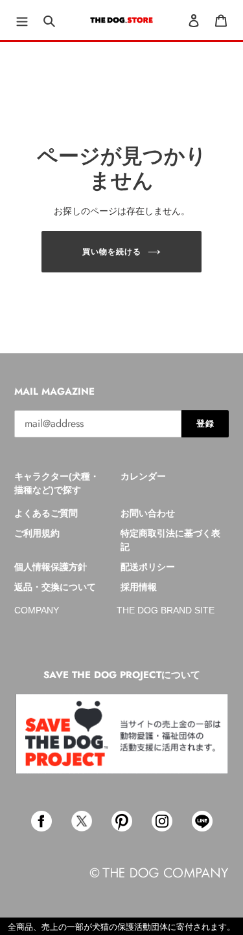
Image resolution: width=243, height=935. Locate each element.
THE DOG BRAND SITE (165, 610)
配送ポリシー (148, 567)
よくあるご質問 (46, 513)
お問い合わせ (148, 513)
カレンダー (143, 476)
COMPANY (36, 610)
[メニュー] (22, 20)
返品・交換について (55, 587)
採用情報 (139, 587)
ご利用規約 (37, 533)
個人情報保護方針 (50, 567)
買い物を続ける (111, 252)
